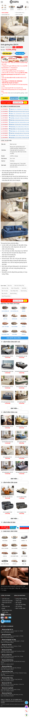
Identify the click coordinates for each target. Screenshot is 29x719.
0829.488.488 (7, 675)
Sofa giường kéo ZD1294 (21, 426)
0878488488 (5, 109)
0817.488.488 (7, 690)
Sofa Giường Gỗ (5, 14)
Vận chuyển (18, 602)
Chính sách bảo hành (7, 600)
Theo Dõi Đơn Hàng (20, 604)
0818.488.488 (7, 680)
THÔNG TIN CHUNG (5, 595)
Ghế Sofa (12, 704)
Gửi (25, 102)
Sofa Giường (4, 12)
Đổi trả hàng (18, 606)
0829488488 (5, 128)
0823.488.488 (7, 685)
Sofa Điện (24, 288)
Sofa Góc (9, 285)
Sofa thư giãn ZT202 (7, 512)
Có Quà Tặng (19, 47)
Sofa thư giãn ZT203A (21, 496)
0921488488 (5, 126)
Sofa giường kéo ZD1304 (21, 386)
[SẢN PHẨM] (4, 8)
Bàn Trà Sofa (5, 290)
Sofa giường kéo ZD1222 (7, 356)
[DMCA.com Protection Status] (6, 615)
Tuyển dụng (5, 612)
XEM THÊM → (14, 408)
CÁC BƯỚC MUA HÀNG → (14, 338)
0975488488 (5, 113)
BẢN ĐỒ (12, 632)
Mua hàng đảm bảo (7, 610)
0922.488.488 (7, 637)
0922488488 (5, 111)
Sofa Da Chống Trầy (19, 285)
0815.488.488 (7, 669)
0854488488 (5, 115)
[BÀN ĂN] (12, 8)
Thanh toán (18, 600)
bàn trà (12, 92)
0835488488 (5, 120)
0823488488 (5, 133)
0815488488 (5, 124)
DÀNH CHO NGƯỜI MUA (19, 595)
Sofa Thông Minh (15, 288)
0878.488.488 (7, 632)
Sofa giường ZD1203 (21, 441)
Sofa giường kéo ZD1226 (7, 426)
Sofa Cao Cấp (5, 288)
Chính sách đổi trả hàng (6, 603)
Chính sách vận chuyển (5, 607)
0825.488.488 (7, 695)
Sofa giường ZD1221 (7, 457)
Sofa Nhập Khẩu (14, 290)
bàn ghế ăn (17, 92)
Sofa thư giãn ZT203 (21, 512)
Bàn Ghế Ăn (4, 293)
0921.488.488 (7, 664)
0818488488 (5, 131)
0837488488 (5, 117)
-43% (14, 47)
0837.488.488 (7, 652)
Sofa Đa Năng (13, 293)
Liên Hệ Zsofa (5, 598)
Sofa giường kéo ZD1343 (7, 386)
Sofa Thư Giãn (18, 14)
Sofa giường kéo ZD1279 (7, 472)
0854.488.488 (7, 647)
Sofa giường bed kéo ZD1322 (7, 401)
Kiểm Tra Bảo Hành (20, 608)
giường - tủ (23, 92)
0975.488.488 (7, 642)
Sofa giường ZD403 (21, 401)
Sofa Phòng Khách (6, 296)
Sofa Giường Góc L (20, 12)
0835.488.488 (7, 657)
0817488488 (5, 135)
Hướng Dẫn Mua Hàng (21, 598)
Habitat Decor (17, 704)
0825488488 (5, 137)
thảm (9, 92)
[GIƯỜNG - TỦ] (20, 8)
